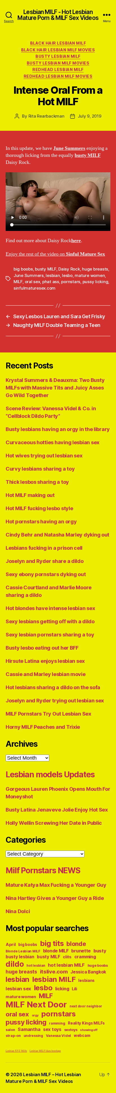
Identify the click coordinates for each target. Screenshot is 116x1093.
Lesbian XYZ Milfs (16, 1051)
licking (62, 988)
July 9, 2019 (89, 116)
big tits (52, 943)
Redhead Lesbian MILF (57, 69)
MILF (18, 281)
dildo (15, 963)
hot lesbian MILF (66, 965)
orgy (35, 1015)
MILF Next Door (36, 1004)
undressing (33, 1036)
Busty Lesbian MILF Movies (58, 63)
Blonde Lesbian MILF (23, 951)
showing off (88, 1030)
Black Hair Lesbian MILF (58, 43)
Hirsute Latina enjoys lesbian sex (45, 661)
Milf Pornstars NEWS (43, 870)
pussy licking (95, 281)
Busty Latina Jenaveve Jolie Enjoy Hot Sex (57, 810)
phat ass (50, 281)
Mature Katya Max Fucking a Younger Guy (56, 885)
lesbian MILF (54, 979)
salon (10, 1030)
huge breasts (95, 269)
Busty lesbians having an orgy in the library (58, 429)
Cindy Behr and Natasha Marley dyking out (57, 535)
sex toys (52, 1029)
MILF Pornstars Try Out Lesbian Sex (48, 714)
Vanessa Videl (58, 1036)
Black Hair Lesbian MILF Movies (58, 49)
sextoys (70, 1030)
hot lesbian (35, 966)
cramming (85, 956)
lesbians (86, 980)
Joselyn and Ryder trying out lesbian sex (55, 701)
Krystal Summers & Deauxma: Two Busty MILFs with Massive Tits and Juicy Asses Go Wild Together (55, 387)
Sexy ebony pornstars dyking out (46, 574)
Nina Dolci (18, 911)
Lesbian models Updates (50, 774)
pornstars (70, 281)
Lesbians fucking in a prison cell (44, 548)
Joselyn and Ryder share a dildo (45, 561)
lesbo (67, 275)
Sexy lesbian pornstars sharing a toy (50, 635)
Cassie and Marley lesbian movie (46, 674)
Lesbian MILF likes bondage (45, 1051)
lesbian (53, 275)
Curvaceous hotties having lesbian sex (52, 442)
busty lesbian (20, 956)
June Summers (29, 275)
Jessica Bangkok (88, 972)
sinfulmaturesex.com (34, 288)
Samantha (29, 1029)
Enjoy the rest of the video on (55, 254)
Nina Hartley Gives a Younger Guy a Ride (55, 898)
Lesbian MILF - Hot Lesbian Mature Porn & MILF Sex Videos (58, 15)
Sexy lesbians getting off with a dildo (50, 621)
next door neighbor (86, 1006)
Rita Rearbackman (46, 116)
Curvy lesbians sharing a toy (40, 469)
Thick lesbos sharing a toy (37, 482)
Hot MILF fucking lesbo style (39, 508)
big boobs (23, 269)
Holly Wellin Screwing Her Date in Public (54, 823)
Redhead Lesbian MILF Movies (58, 76)
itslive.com (54, 971)
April (11, 944)
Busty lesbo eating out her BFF (42, 648)
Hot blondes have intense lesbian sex (50, 608)
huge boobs (98, 965)
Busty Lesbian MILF (57, 56)
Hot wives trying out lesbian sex (44, 456)
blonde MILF (56, 951)
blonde (76, 943)
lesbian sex (18, 988)
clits (67, 956)
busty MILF (45, 269)
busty (99, 951)
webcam (82, 1035)
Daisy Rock (69, 269)
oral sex (32, 281)
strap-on (13, 1036)
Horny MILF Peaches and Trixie (43, 727)
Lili (74, 988)
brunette (81, 951)
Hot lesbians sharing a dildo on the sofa (53, 687)
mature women (90, 275)
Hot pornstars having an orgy (41, 521)
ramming (57, 1023)
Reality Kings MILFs (86, 1023)
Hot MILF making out (30, 495)
